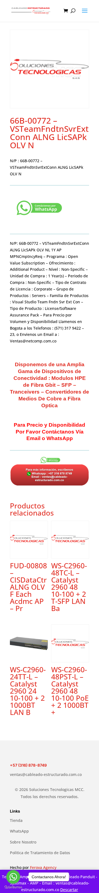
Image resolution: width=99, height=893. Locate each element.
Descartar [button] (69, 889)
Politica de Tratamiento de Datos (40, 852)
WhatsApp (19, 831)
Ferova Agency (43, 867)
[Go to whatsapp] (13, 877)
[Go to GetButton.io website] (13, 887)
